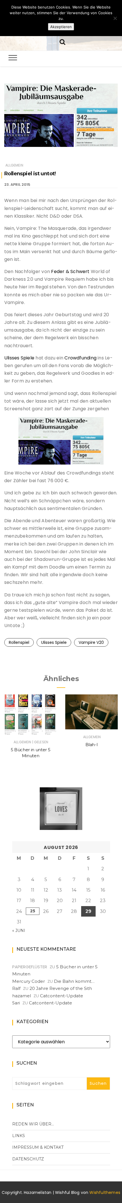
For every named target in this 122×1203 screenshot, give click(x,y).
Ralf (16, 988)
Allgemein (14, 165)
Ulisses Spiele (19, 358)
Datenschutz (28, 1159)
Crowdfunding (81, 358)
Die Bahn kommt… (74, 981)
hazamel (21, 995)
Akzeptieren (61, 26)
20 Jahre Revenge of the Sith (61, 988)
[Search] (62, 41)
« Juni (18, 930)
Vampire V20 (91, 642)
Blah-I (91, 744)
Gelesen (41, 742)
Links (18, 1135)
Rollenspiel (19, 642)
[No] (115, 18)
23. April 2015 (17, 184)
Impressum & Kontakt (38, 1147)
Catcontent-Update (61, 995)
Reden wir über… (33, 1124)
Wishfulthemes (104, 1192)
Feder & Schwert (70, 271)
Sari (16, 1003)
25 (32, 910)
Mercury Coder (28, 981)
